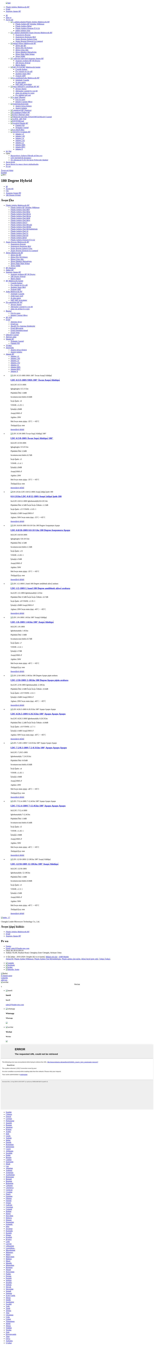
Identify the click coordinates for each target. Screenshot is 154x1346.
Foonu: (8, 946)
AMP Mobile (64, 957)
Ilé (7, 186)
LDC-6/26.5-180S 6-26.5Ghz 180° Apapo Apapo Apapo (38, 714)
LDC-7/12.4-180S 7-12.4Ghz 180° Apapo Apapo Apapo (38, 806)
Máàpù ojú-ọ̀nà (51, 957)
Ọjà (7, 191)
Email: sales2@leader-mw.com (17, 948)
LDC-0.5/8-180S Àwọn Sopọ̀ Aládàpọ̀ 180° (32, 438)
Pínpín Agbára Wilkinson (23, 959)
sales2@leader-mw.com (15, 1005)
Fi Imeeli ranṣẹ (6, 976)
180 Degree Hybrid (13, 195)
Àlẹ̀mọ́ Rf (9, 959)
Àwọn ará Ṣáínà (7, 170)
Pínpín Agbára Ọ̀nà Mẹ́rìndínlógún (47, 959)
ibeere (13, 429)
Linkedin (4, 978)
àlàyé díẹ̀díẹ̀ (19, 429)
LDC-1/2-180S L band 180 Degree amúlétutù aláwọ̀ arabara (40, 588)
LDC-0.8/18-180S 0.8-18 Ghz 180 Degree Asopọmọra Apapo (40, 530)
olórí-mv (4, 980)
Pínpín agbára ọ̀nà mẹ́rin (71, 959)
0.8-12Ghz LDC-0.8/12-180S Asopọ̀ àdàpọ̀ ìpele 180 (36, 496)
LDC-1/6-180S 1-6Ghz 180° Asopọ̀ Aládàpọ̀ (32, 622)
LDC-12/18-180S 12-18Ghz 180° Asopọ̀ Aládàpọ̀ (34, 864)
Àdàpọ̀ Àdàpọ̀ (104, 959)
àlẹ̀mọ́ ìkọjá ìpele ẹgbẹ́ (89, 959)
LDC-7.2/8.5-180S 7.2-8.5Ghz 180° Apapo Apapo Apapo (39, 747)
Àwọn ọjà (9, 189)
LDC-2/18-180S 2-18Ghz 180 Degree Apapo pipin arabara (39, 680)
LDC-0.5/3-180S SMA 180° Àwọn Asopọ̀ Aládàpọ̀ (35, 380)
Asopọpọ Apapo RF (13, 193)
